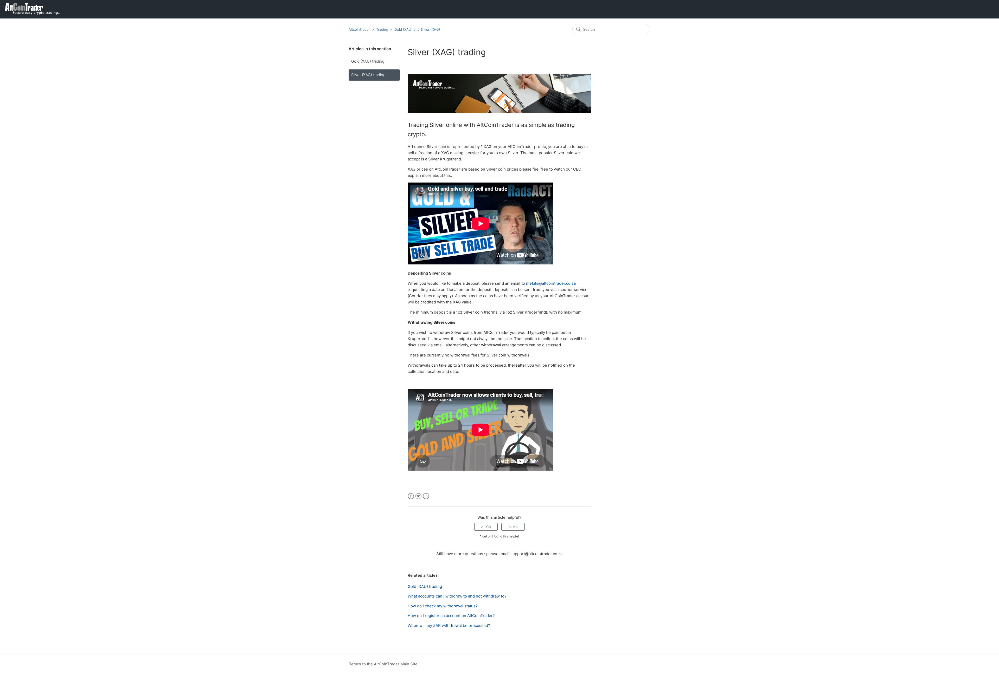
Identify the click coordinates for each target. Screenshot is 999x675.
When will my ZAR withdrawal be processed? (449, 625)
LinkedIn (426, 496)
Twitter (418, 496)
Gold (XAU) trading (368, 61)
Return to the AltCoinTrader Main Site (383, 663)
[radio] (486, 527)
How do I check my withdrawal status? (443, 605)
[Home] (30, 13)
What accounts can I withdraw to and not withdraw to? (457, 596)
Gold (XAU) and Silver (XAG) (417, 29)
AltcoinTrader (359, 29)
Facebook (411, 496)
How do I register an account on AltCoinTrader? (451, 615)
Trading (382, 29)
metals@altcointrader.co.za (551, 283)
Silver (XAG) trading (368, 74)
